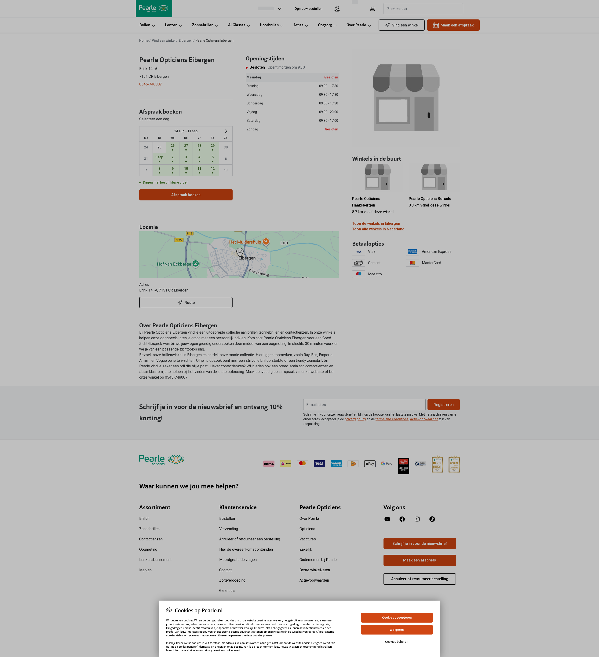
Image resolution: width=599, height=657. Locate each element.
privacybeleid (212, 650)
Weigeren (397, 629)
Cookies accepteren (397, 617)
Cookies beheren (396, 642)
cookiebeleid (232, 650)
